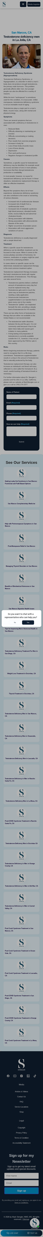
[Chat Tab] (21, 618)
